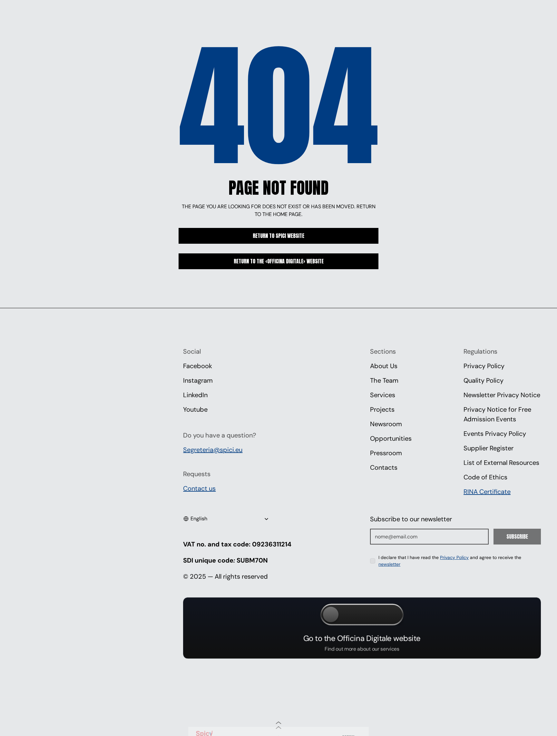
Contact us (199, 488)
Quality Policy (483, 380)
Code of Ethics (485, 477)
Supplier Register (488, 448)
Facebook (197, 366)
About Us (383, 366)
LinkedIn (195, 395)
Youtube (195, 409)
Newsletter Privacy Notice (502, 395)
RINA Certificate (487, 491)
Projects (382, 409)
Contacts (383, 467)
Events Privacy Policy (495, 433)
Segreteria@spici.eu (212, 450)
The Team (384, 380)
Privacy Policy (484, 366)
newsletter (389, 564)
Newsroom (386, 424)
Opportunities (391, 438)
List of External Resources (501, 462)
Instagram (198, 380)
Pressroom (386, 453)
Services (382, 395)
